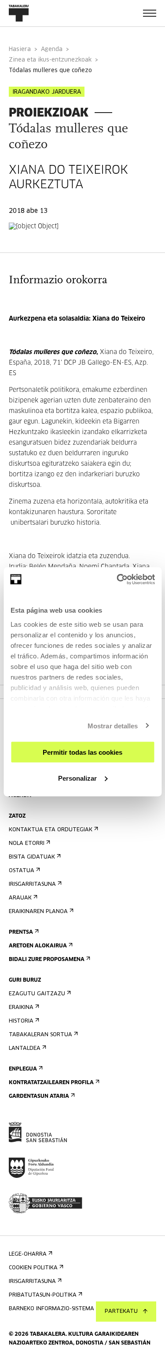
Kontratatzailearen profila (51, 1082)
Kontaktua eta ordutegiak (50, 830)
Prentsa (21, 932)
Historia (21, 1021)
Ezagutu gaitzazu (37, 994)
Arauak (20, 898)
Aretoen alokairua (38, 946)
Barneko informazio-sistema (51, 1309)
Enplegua (23, 1069)
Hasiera (20, 49)
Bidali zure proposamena (46, 959)
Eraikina (21, 1007)
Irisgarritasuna (32, 884)
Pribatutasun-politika (43, 1295)
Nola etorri (26, 843)
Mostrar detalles (113, 725)
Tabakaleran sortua (40, 1035)
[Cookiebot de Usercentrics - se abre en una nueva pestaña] (117, 579)
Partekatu (121, 1311)
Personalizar (77, 778)
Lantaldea (24, 1048)
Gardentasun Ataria (39, 1096)
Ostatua (21, 870)
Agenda (51, 49)
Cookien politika (33, 1268)
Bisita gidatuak (32, 857)
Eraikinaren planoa (38, 911)
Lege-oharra (28, 1254)
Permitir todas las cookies (82, 752)
